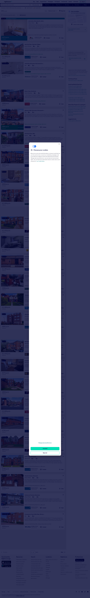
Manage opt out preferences (45, 442)
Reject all (45, 452)
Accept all (45, 448)
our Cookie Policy (40, 161)
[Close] (59, 144)
